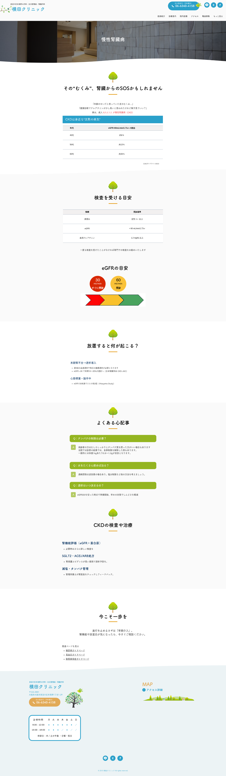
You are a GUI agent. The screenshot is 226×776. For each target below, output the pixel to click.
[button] (172, 16)
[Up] (144, 690)
